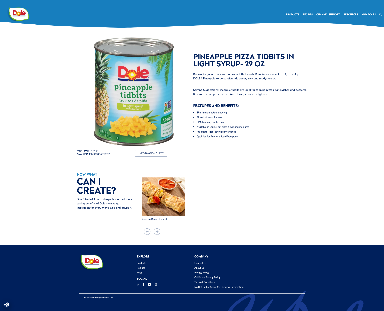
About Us (199, 267)
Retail (140, 272)
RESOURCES (351, 14)
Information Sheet (151, 153)
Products (141, 263)
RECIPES (308, 14)
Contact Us (200, 263)
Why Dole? (369, 14)
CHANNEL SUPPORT (328, 14)
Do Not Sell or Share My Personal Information (218, 287)
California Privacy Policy (207, 277)
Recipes (141, 267)
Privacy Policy (201, 272)
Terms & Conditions (204, 282)
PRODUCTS (292, 14)
